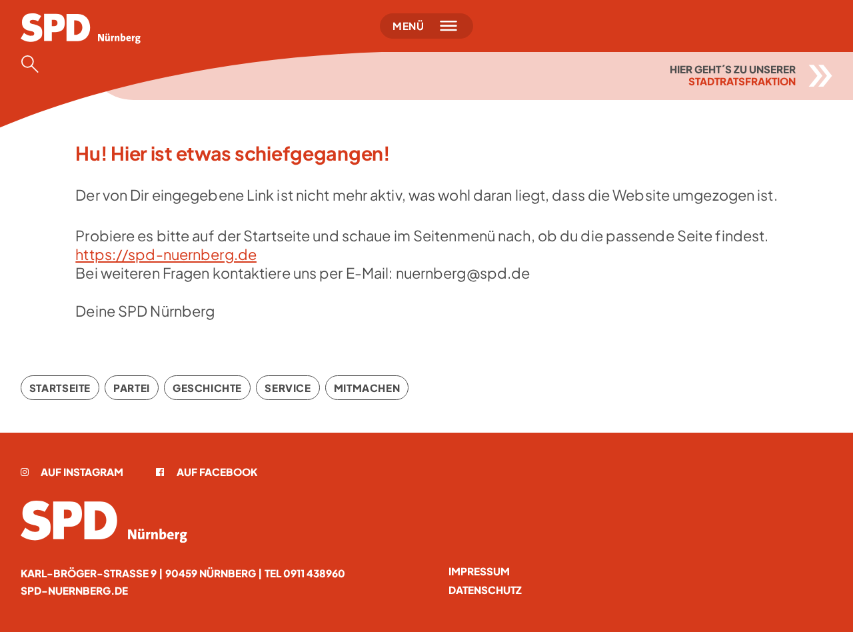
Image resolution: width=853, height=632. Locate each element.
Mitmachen (367, 387)
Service (288, 387)
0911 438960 (314, 573)
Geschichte (207, 387)
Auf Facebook (217, 471)
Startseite (60, 387)
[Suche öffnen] (34, 64)
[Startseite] (104, 522)
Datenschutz (485, 589)
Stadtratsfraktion (742, 81)
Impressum (479, 571)
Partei (131, 387)
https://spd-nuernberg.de (166, 254)
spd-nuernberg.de (74, 590)
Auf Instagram (82, 471)
